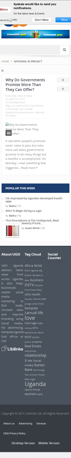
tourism (33, 374)
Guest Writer (32, 228)
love (30, 317)
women (30, 394)
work (39, 394)
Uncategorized (17, 102)
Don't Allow (42, 19)
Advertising (25, 423)
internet (37, 298)
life (40, 312)
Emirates (39, 285)
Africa (29, 265)
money (28, 327)
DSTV (29, 284)
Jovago (28, 303)
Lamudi (31, 312)
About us (9, 423)
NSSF (28, 337)
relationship (30, 351)
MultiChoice (31, 332)
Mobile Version (49, 443)
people (35, 337)
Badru (12, 206)
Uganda (35, 384)
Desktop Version (23, 443)
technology (39, 369)
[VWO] (13, 20)
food (27, 290)
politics (28, 342)
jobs (44, 299)
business (36, 280)
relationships (35, 358)
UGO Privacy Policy (14, 433)
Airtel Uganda (31, 270)
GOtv (28, 294)
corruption (17, 105)
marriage (31, 323)
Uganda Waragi (32, 389)
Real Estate (33, 346)
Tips (27, 374)
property (37, 341)
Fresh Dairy (36, 290)
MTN (35, 328)
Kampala (31, 308)
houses (28, 299)
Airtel (38, 265)
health (36, 294)
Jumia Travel (38, 303)
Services (41, 423)
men (40, 323)
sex (29, 360)
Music (41, 332)
